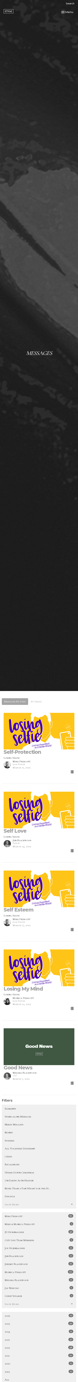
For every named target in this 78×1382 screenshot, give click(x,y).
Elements (10, 1108)
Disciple (10, 1196)
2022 (38, 1347)
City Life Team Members (38, 1240)
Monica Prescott (38, 1272)
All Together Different (20, 1148)
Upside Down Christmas (19, 1172)
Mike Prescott (38, 1216)
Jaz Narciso (38, 1288)
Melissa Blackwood (38, 1280)
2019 (38, 1371)
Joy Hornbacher (38, 1248)
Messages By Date (15, 701)
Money (9, 1132)
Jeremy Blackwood (38, 1264)
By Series (36, 701)
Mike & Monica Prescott (38, 1224)
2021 (38, 1355)
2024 (38, 1331)
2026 (38, 1315)
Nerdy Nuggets (14, 1124)
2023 (38, 1339)
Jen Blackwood (38, 1256)
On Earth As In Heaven (19, 1180)
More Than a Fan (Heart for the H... (27, 1188)
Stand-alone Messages (18, 1116)
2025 (38, 1323)
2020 (38, 1363)
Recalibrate (12, 1164)
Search (70, 3)
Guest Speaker (38, 1296)
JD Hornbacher (38, 1232)
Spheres (9, 1140)
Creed (8, 1156)
